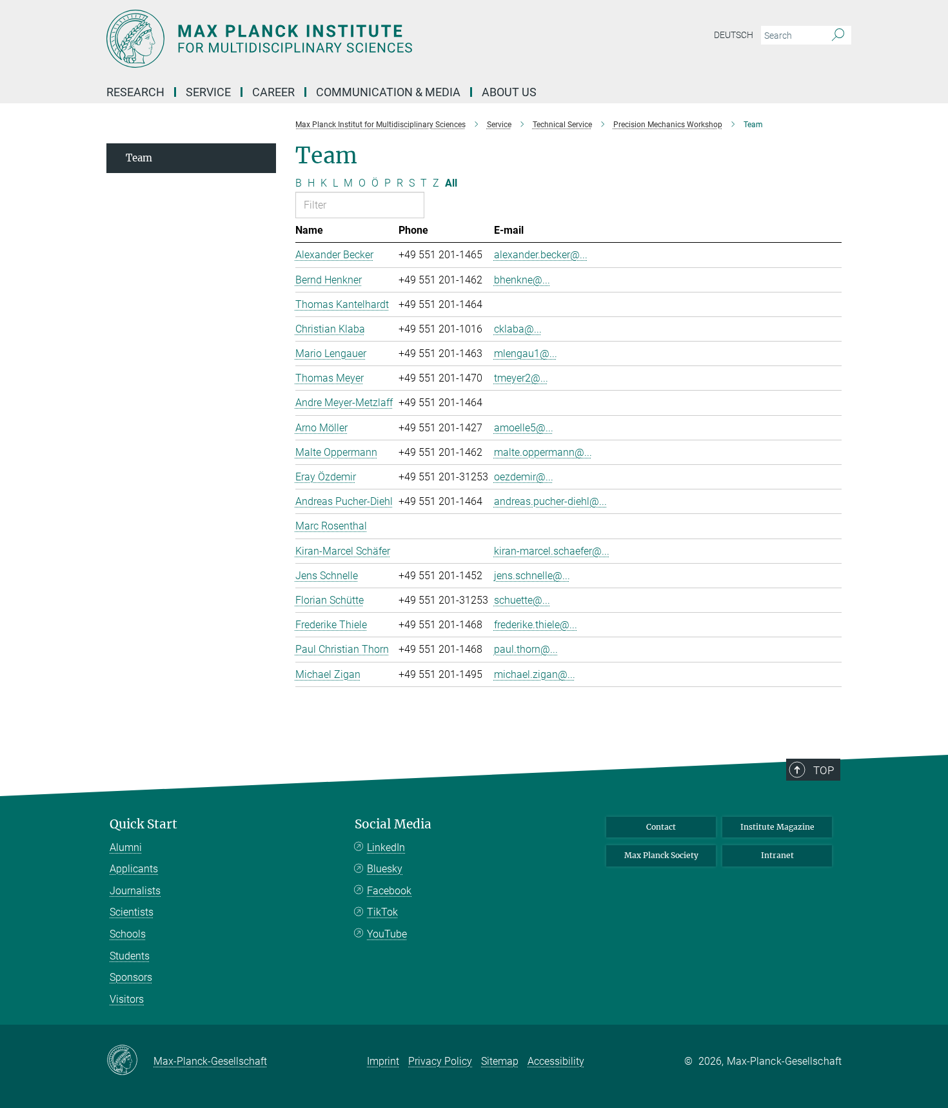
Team (139, 158)
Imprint (383, 1061)
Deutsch (733, 35)
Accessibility (556, 1061)
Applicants (134, 869)
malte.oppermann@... (543, 452)
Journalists (135, 891)
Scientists (131, 912)
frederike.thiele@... (535, 625)
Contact (661, 827)
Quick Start (143, 824)
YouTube (387, 934)
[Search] (838, 35)
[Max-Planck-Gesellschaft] (129, 1060)
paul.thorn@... (526, 649)
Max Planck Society (661, 855)
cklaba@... (518, 329)
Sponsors (131, 977)
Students (130, 956)
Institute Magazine (777, 827)
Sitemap (499, 1061)
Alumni (126, 847)
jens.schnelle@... (532, 575)
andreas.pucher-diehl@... (550, 501)
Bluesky (384, 869)
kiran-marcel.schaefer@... (551, 551)
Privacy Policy (440, 1061)
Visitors (127, 999)
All (451, 183)
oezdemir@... (523, 477)
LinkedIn (386, 847)
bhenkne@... (522, 280)
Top (823, 770)
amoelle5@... (523, 428)
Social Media (393, 824)
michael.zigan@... (534, 674)
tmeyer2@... (521, 378)
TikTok (382, 912)
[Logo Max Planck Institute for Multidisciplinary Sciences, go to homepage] (348, 39)
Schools (128, 934)
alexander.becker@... (541, 255)
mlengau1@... (525, 353)
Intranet (777, 855)
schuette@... (522, 600)
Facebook (389, 891)
